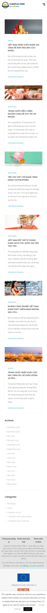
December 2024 (13, 445)
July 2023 (11, 471)
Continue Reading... (16, 77)
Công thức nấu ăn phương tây (20, 516)
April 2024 (11, 462)
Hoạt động (12, 107)
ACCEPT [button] (28, 609)
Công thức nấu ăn (14, 512)
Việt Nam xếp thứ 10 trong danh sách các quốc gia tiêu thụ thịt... (23, 243)
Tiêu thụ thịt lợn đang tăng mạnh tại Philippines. (22, 178)
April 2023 (11, 480)
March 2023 (11, 484)
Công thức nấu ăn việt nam (18, 521)
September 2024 (13, 449)
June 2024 (11, 458)
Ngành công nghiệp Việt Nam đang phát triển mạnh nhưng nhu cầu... (23, 309)
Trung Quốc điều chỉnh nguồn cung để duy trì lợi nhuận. (22, 114)
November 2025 (13, 432)
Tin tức (10, 41)
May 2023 (11, 475)
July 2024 (11, 453)
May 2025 (11, 436)
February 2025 (12, 440)
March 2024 (11, 467)
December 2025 (13, 427)
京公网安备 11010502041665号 (32, 566)
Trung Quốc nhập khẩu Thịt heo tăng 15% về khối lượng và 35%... (22, 375)
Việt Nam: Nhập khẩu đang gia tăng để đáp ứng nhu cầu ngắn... (23, 47)
